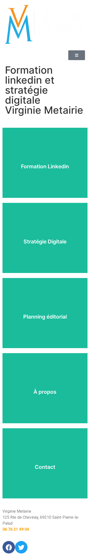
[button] (76, 55)
